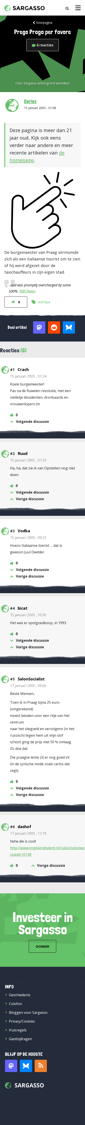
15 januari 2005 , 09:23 (28, 537)
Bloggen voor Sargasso (28, 1012)
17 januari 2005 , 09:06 (28, 685)
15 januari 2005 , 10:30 (28, 614)
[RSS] (41, 1066)
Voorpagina (44, 22)
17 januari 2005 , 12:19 (28, 833)
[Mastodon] (11, 1066)
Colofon (15, 1003)
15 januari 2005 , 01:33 (28, 460)
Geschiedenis (19, 994)
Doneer (42, 946)
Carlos (30, 101)
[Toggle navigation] (78, 7)
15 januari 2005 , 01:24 (28, 376)
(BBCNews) (27, 291)
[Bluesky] (26, 1066)
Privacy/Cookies (22, 1021)
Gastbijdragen (20, 1038)
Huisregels (18, 1030)
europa (44, 302)
